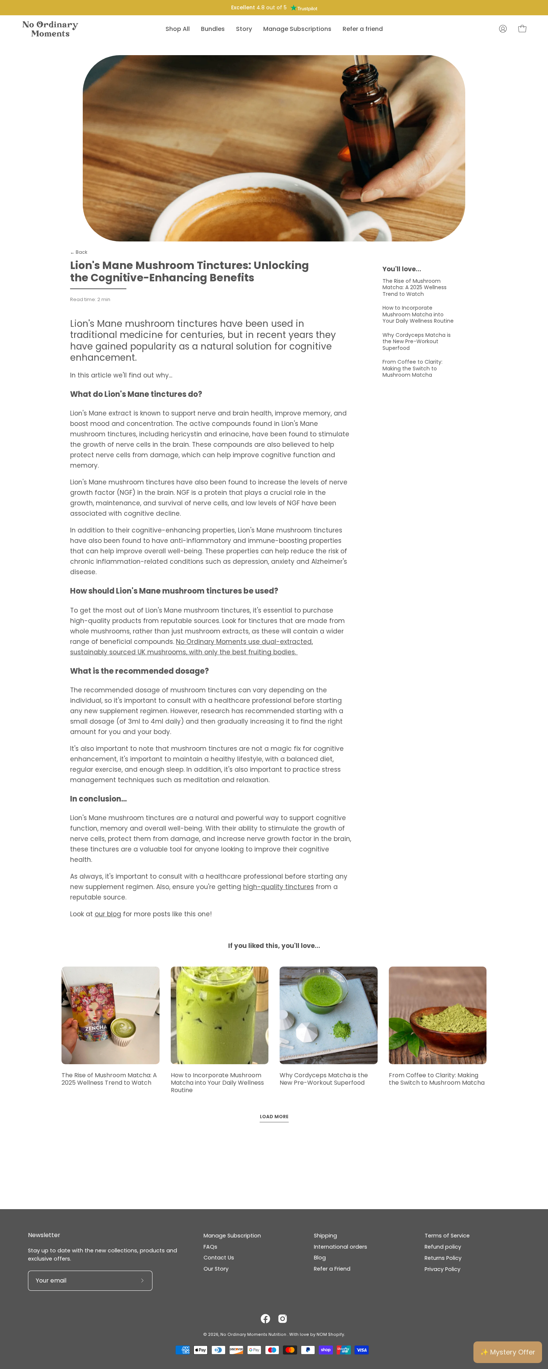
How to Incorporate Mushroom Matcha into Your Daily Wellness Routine (418, 314)
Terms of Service (447, 1235)
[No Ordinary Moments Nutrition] (50, 29)
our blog (108, 914)
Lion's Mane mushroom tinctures (143, 323)
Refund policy (443, 1247)
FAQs (210, 1247)
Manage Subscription (232, 1235)
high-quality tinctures (278, 886)
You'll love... (401, 269)
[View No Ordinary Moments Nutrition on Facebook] (265, 1318)
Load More (274, 1116)
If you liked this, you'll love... (274, 945)
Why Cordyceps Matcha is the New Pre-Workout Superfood (416, 341)
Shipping (325, 1235)
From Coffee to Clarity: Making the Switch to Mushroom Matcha (412, 368)
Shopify (336, 1334)
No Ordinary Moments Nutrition (253, 1334)
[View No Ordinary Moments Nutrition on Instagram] (282, 1318)
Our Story (216, 1268)
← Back (78, 252)
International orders (340, 1247)
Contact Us (219, 1257)
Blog (320, 1257)
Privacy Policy (442, 1268)
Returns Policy (443, 1257)
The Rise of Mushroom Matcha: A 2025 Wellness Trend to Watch (414, 287)
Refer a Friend (332, 1268)
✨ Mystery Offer (507, 1352)
